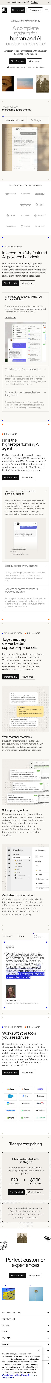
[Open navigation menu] (46, 10)
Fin (35, 53)
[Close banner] (49, 2)
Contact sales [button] (34, 1192)
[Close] (39, 1350)
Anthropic (8, 936)
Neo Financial (39, 936)
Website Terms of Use (11, 1375)
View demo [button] (34, 61)
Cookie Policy (8, 1378)
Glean (21, 936)
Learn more (10, 317)
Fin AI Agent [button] (35, 10)
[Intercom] (4, 10)
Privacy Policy (27, 1375)
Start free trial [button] (18, 10)
